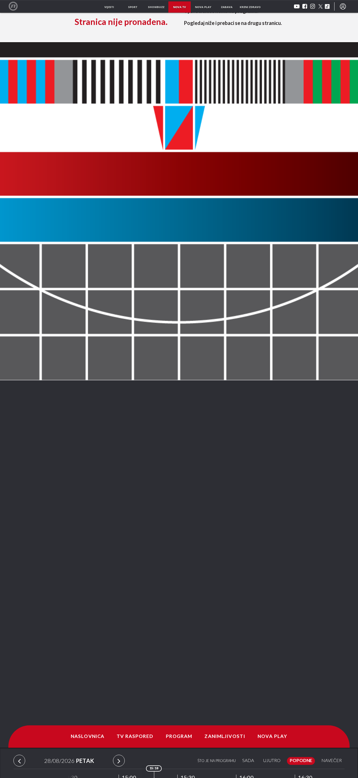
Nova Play (272, 736)
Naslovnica (87, 736)
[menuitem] (343, 6)
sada (248, 760)
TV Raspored (135, 736)
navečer (331, 760)
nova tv (179, 7)
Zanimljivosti (224, 736)
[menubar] (343, 6)
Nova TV (16, 6)
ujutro (272, 760)
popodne (301, 760)
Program (179, 736)
